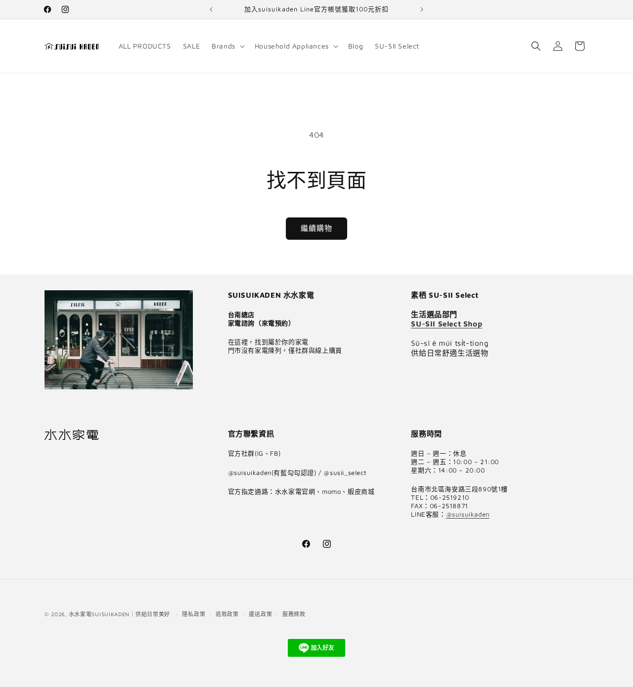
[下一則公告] (422, 9)
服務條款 (294, 614)
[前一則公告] (211, 9)
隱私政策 (193, 614)
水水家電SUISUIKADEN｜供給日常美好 (119, 614)
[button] (227, 46)
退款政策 (227, 614)
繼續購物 (316, 228)
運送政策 (260, 614)
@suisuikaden (468, 514)
